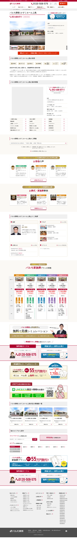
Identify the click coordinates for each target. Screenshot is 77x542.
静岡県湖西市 (62, 501)
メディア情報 (12, 507)
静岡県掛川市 (62, 505)
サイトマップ (39, 531)
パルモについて (13, 505)
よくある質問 (49, 510)
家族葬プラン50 (30, 275)
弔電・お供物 (49, 495)
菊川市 (62, 446)
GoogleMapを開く (51, 27)
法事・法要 (35, 0)
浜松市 (24, 446)
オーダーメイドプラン (27, 503)
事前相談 (12, 498)
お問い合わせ (35, 530)
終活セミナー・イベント (51, 507)
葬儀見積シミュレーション (28, 510)
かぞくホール (39, 493)
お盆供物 (48, 496)
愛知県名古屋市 (63, 521)
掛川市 (47, 446)
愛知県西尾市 (62, 518)
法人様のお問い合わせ (46, 530)
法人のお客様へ (60, 0)
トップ (13, 7)
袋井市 (54, 446)
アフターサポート (13, 501)
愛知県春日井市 (63, 520)
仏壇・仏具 (42, 0)
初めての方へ (21, 7)
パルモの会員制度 (13, 496)
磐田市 (39, 446)
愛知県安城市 (62, 516)
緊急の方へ (49, 514)
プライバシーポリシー (32, 531)
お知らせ (48, 505)
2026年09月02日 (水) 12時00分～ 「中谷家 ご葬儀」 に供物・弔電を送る (26, 143)
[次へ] (42, 33)
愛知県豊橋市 (62, 513)
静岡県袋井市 (62, 506)
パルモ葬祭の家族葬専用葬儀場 (26, 9)
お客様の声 (38, 496)
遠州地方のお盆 (50, 498)
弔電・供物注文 (50, 7)
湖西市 (32, 446)
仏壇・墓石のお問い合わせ (56, 530)
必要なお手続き (13, 500)
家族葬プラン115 (62, 275)
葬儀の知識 (49, 503)
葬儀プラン (30, 7)
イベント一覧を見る (62, 245)
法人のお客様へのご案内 (27, 508)
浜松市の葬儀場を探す (16, 9)
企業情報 (66, 0)
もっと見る (64, 222)
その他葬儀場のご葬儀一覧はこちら (39, 151)
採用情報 (39, 530)
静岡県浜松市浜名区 (63, 500)
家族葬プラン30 (19, 275)
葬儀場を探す (40, 7)
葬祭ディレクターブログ (15, 510)
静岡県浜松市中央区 (63, 498)
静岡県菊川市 (62, 508)
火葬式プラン (25, 505)
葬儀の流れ (12, 495)
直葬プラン (25, 506)
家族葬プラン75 (41, 275)
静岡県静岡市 (62, 510)
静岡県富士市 (62, 511)
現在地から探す (63, 495)
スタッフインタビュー (14, 508)
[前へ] (12, 33)
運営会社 (29, 530)
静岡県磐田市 (62, 503)
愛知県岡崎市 (62, 515)
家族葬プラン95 (52, 275)
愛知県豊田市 (62, 523)
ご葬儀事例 (38, 500)
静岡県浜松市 (62, 496)
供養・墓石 (50, 0)
